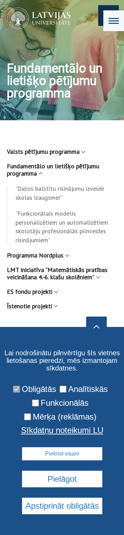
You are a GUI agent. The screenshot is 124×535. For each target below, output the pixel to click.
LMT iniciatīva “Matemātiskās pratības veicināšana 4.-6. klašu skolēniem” (57, 273)
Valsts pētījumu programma (43, 152)
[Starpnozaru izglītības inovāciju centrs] (36, 18)
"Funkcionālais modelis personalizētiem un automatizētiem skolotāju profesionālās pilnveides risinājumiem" (62, 226)
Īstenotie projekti (29, 306)
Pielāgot (62, 479)
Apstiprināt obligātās (62, 505)
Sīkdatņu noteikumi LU (62, 430)
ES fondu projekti (29, 291)
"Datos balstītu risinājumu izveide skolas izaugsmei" (60, 193)
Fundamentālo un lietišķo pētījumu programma (53, 170)
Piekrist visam (62, 454)
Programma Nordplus (35, 255)
